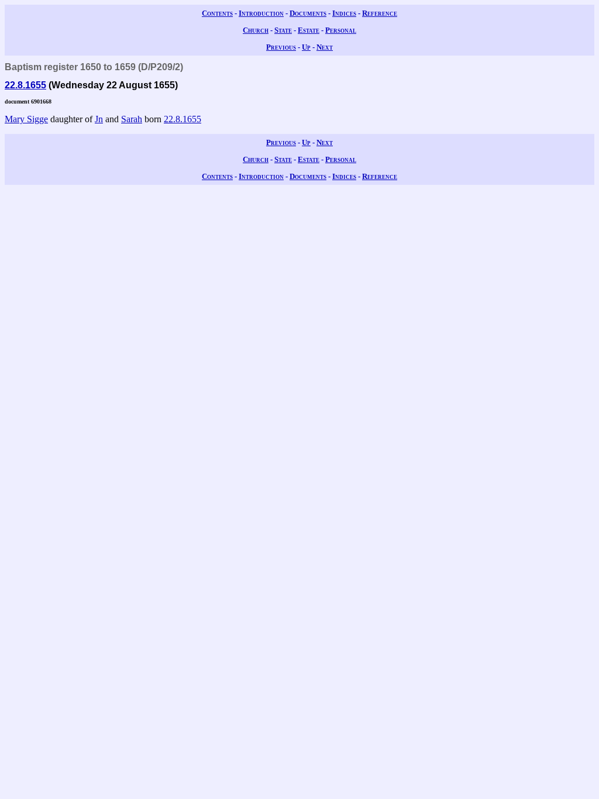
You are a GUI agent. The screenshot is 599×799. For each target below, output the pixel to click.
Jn (99, 119)
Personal (340, 30)
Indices (344, 13)
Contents (217, 13)
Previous (281, 47)
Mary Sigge (26, 119)
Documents (308, 13)
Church (255, 30)
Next (324, 47)
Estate (308, 30)
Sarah (131, 119)
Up (306, 47)
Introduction (261, 13)
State (283, 30)
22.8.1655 (25, 85)
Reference (379, 13)
